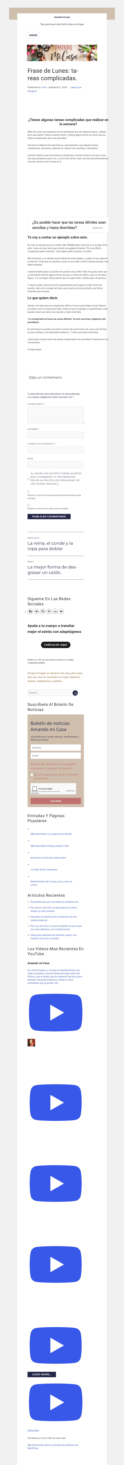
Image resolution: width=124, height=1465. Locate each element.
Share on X (98, 228)
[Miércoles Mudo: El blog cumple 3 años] (34, 840)
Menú (33, 35)
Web (30, 458)
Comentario (36, 404)
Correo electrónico (42, 444)
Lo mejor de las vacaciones (44, 869)
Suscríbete (55, 801)
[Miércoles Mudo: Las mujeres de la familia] (34, 828)
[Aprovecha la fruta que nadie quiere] (34, 852)
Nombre (34, 429)
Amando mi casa (62, 17)
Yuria (43, 87)
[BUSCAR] (75, 693)
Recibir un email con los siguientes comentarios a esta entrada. (54, 497)
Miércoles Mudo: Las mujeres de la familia (51, 834)
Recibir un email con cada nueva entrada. (48, 508)
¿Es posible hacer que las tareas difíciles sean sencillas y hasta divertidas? (69, 224)
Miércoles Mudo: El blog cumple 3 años (50, 846)
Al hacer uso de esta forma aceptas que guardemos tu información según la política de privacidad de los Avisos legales (56, 478)
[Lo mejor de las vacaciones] (34, 864)
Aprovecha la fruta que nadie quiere (48, 857)
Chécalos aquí (55, 644)
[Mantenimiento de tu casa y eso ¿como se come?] (34, 876)
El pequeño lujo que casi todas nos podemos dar (54, 901)
